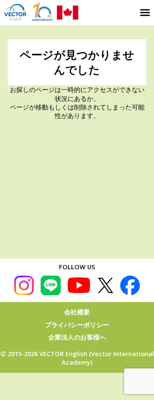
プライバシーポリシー (77, 324)
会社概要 (77, 312)
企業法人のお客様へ (77, 337)
